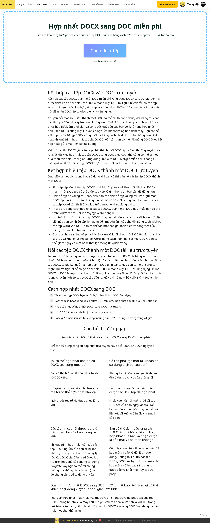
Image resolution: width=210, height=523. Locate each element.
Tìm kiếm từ (96, 4)
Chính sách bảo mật (113, 520)
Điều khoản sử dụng (131, 520)
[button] (182, 4)
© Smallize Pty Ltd (69, 520)
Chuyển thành (24, 4)
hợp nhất (42, 4)
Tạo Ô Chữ (79, 4)
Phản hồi (204, 515)
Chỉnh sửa (129, 4)
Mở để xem (113, 4)
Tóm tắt (65, 4)
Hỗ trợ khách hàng (148, 520)
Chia (54, 4)
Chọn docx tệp (105, 51)
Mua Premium (167, 4)
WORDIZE (7, 4)
